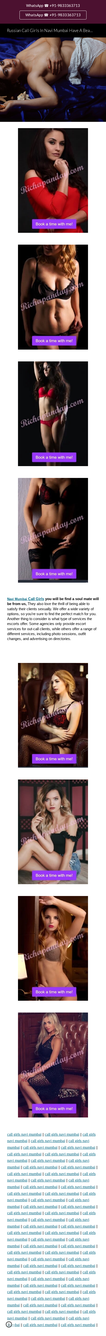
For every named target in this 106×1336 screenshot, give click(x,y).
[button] (9, 1326)
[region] (53, 12)
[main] (53, 622)
